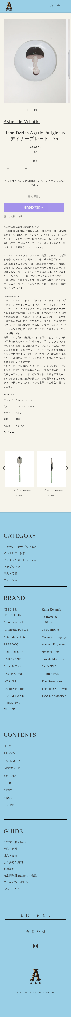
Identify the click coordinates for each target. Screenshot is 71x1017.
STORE (9, 805)
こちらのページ (47, 181)
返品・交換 (10, 855)
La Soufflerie (50, 629)
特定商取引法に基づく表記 (20, 875)
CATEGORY (12, 760)
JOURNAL (11, 775)
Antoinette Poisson (16, 629)
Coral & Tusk (12, 666)
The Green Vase (52, 681)
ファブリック (12, 566)
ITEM (7, 746)
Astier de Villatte (15, 637)
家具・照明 (10, 573)
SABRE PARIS (52, 673)
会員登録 (37, 931)
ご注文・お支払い (15, 842)
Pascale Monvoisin (54, 659)
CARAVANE (12, 659)
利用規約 (9, 869)
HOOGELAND (14, 696)
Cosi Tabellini (13, 673)
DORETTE (11, 681)
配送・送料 (10, 848)
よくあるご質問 (13, 862)
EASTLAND (11, 888)
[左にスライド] (27, 110)
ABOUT (9, 797)
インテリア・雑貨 (15, 553)
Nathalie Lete (50, 651)
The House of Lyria (54, 688)
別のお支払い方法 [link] (13, 216)
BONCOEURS (13, 651)
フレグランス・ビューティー (22, 560)
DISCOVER (12, 768)
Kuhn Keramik (51, 609)
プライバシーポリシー (17, 882)
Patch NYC (49, 666)
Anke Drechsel (13, 622)
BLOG (8, 782)
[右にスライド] (44, 110)
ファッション (12, 580)
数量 (35, 161)
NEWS (8, 790)
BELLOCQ (11, 644)
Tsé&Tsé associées (54, 696)
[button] (52, 6)
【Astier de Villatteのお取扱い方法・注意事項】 (29, 230)
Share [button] (11, 432)
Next (67, 468)
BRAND (9, 753)
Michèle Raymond (54, 644)
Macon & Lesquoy (54, 637)
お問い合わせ (37, 915)
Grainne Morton (14, 688)
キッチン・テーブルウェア (20, 546)
